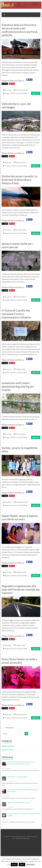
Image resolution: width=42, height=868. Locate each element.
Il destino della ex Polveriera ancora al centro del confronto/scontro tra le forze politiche (19, 30)
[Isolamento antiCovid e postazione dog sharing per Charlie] (21, 395)
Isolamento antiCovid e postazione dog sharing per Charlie (18, 386)
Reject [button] (22, 864)
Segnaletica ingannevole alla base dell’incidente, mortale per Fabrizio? (21, 589)
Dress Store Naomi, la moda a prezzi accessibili (19, 660)
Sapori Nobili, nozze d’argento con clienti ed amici (20, 517)
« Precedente (9, 728)
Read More (31, 864)
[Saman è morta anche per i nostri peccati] (21, 252)
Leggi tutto (35, 93)
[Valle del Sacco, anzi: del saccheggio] (21, 112)
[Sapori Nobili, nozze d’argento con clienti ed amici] (21, 524)
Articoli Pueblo (22, 93)
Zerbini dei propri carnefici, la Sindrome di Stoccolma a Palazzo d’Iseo (19, 180)
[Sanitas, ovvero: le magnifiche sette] (21, 456)
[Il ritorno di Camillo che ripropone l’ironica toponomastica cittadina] (21, 322)
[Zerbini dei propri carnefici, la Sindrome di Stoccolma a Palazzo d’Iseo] (21, 188)
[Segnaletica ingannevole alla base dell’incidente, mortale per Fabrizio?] (21, 598)
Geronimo (8, 90)
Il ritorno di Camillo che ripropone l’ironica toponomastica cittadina (16, 314)
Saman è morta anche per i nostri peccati (17, 245)
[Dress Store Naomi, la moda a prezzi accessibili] (21, 667)
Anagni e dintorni (10, 93)
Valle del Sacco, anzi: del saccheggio (17, 777)
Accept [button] (14, 864)
